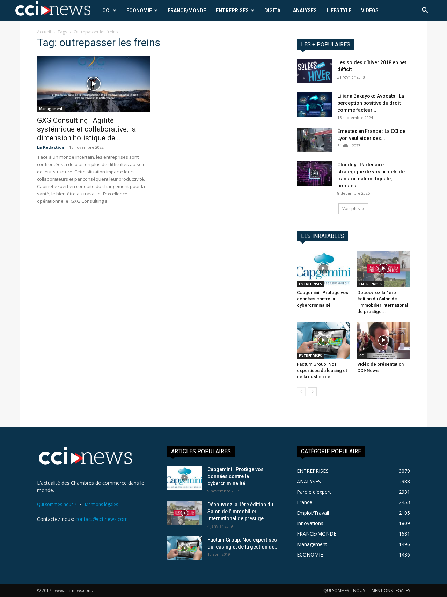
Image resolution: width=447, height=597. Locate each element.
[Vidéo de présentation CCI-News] (383, 340)
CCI (106, 10)
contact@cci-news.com (101, 519)
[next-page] (312, 391)
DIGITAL (273, 10)
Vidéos (370, 10)
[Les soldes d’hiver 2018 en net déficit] (314, 71)
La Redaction (50, 147)
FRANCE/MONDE (187, 10)
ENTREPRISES (232, 10)
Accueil (44, 32)
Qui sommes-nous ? (56, 504)
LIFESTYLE (339, 10)
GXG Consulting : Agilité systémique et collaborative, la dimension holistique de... (86, 129)
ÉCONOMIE (139, 10)
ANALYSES (305, 10)
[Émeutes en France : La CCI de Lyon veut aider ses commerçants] (314, 140)
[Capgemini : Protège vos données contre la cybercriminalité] (323, 269)
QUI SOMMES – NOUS (344, 591)
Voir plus (351, 208)
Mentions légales (101, 504)
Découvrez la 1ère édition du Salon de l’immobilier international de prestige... (240, 511)
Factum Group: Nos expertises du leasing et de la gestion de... (322, 370)
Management (51, 108)
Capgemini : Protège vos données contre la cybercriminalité (322, 299)
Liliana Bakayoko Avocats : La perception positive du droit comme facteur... (370, 103)
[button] (424, 11)
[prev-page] (301, 391)
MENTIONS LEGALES (391, 591)
